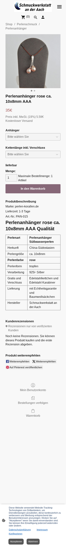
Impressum (42, 529)
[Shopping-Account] (43, 17)
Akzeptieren (16, 541)
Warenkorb (33, 415)
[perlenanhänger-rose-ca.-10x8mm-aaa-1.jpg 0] (33, 61)
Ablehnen (33, 541)
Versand (27, 120)
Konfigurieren (15, 533)
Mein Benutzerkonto (33, 390)
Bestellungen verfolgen (33, 402)
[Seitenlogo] (33, 6)
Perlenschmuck (27, 24)
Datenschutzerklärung (20, 529)
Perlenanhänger (16, 28)
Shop (9, 24)
